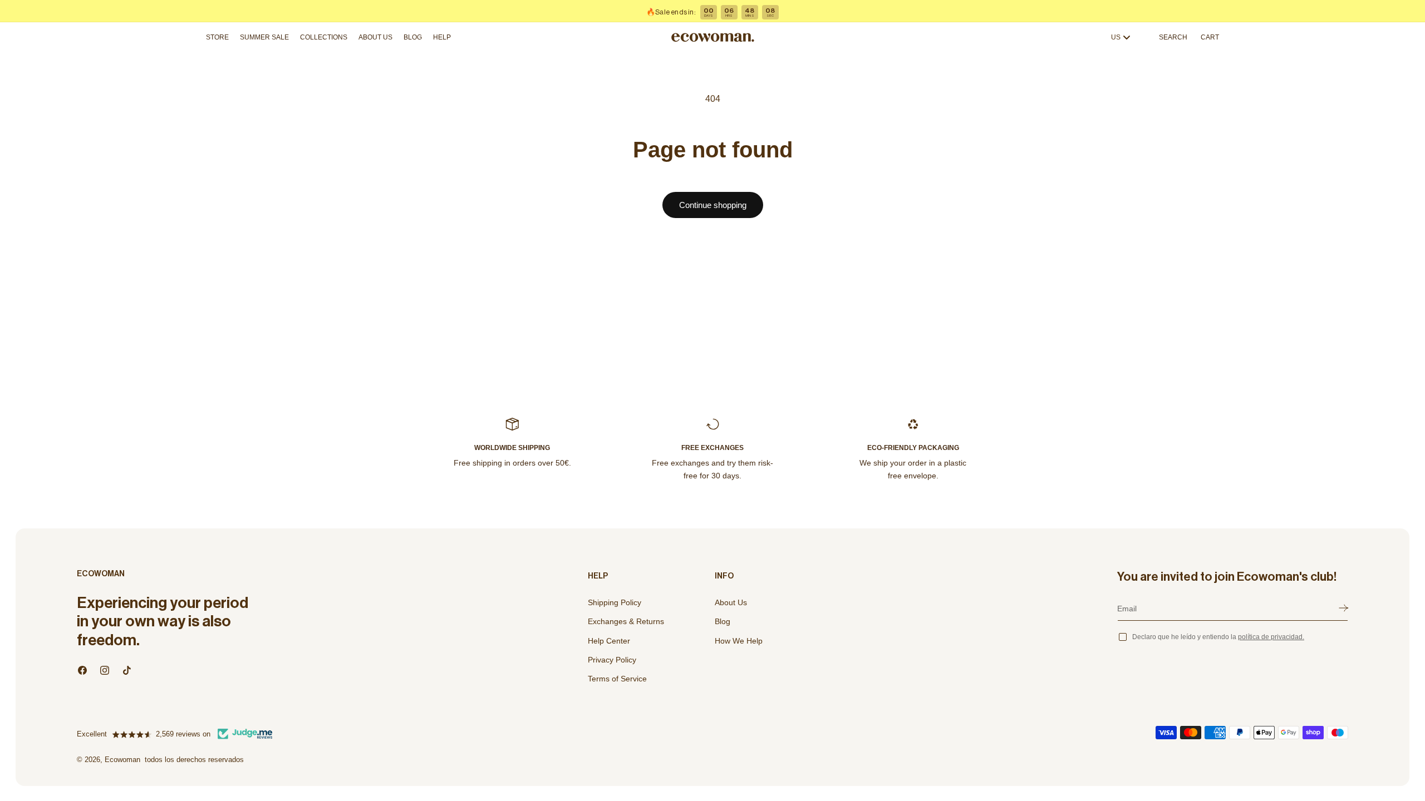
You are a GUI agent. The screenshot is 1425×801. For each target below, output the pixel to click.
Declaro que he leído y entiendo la (1218, 637)
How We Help (739, 640)
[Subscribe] (1343, 608)
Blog (722, 621)
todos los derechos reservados (194, 759)
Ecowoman (122, 759)
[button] (220, 37)
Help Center (609, 640)
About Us (731, 602)
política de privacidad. (1271, 637)
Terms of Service (617, 678)
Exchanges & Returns (626, 621)
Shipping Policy (614, 602)
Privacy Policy (612, 659)
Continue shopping (712, 205)
